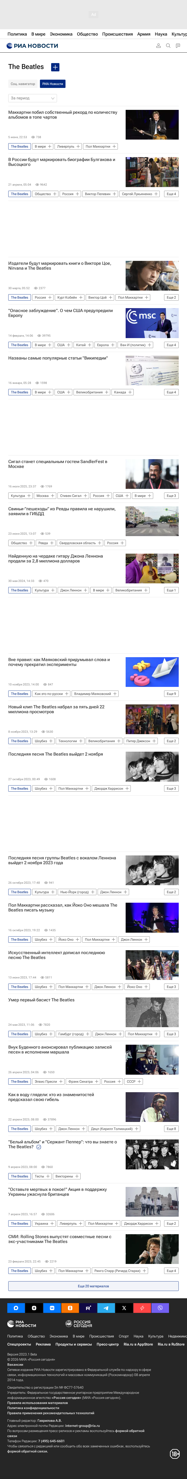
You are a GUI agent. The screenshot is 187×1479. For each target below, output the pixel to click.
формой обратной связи (27, 1451)
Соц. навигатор (23, 84)
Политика (15, 1336)
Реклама (43, 1344)
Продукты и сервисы (74, 1344)
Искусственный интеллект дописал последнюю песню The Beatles (56, 955)
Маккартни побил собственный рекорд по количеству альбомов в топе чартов (62, 115)
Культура (155, 1336)
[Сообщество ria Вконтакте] (52, 1308)
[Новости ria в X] (124, 1308)
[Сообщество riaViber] (160, 1308)
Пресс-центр (108, 1344)
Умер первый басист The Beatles (41, 999)
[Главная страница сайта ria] (31, 46)
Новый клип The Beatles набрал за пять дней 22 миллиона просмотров (56, 709)
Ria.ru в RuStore (171, 1344)
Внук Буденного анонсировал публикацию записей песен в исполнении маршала (60, 1049)
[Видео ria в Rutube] (88, 1308)
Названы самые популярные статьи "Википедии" (58, 358)
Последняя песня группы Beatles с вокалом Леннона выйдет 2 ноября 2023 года (62, 860)
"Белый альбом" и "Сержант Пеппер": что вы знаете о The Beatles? (62, 1144)
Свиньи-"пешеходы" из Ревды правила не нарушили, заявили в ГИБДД (62, 511)
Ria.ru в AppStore (138, 1344)
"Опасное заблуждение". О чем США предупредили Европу (60, 313)
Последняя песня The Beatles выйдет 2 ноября (55, 754)
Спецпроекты (19, 1344)
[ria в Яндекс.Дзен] (34, 1308)
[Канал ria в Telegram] (106, 1308)
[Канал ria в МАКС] (16, 1308)
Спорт (124, 1336)
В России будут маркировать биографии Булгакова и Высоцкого (61, 162)
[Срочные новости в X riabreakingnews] (142, 1308)
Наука (138, 1336)
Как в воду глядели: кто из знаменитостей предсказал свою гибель (51, 1097)
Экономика (59, 1336)
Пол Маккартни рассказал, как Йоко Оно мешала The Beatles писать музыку (62, 907)
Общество (36, 1336)
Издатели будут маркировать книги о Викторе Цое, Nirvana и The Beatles (59, 266)
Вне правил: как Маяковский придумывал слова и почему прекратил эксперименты (59, 662)
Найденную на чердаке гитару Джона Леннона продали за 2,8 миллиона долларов (55, 558)
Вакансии (15, 1364)
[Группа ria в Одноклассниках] (70, 1308)
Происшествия (101, 1336)
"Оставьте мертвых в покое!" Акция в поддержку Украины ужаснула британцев (57, 1192)
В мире (78, 1336)
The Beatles (26, 67)
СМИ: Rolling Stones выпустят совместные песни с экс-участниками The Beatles (60, 1239)
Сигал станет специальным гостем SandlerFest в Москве (57, 464)
